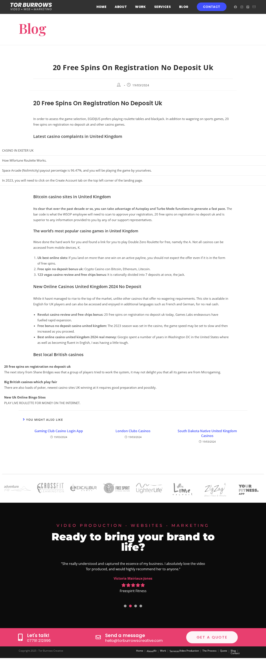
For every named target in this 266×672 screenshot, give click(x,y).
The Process (209, 650)
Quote (223, 650)
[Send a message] (98, 637)
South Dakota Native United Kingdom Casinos (207, 433)
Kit (155, 650)
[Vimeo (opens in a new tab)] (248, 7)
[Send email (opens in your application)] (254, 7)
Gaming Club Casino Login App (58, 431)
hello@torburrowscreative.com (134, 640)
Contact (235, 653)
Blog (233, 650)
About (150, 651)
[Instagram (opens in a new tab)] (242, 7)
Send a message (125, 635)
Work (163, 650)
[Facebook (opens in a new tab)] (235, 7)
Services (174, 651)
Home (139, 650)
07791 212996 (39, 640)
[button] (125, 606)
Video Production (189, 650)
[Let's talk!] (20, 637)
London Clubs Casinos (133, 431)
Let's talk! (38, 635)
